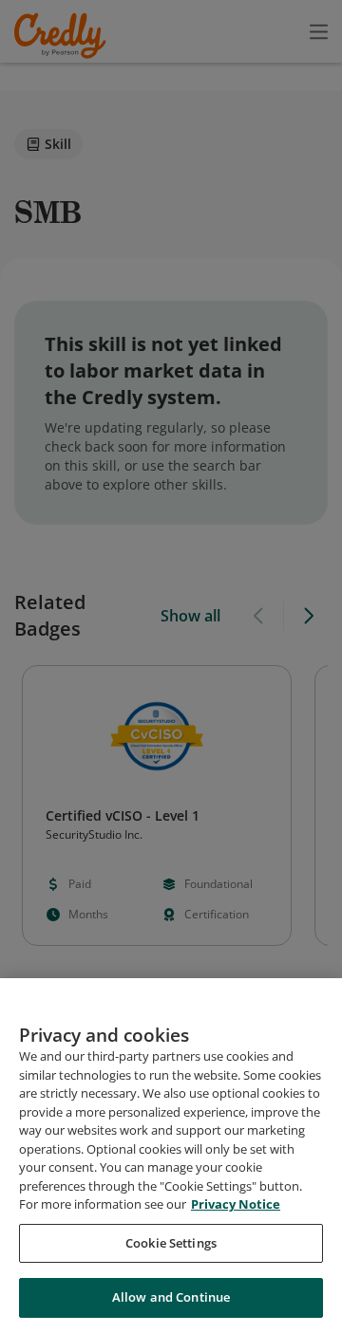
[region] (171, 1155)
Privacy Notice (235, 1204)
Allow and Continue (171, 1296)
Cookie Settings (171, 1242)
